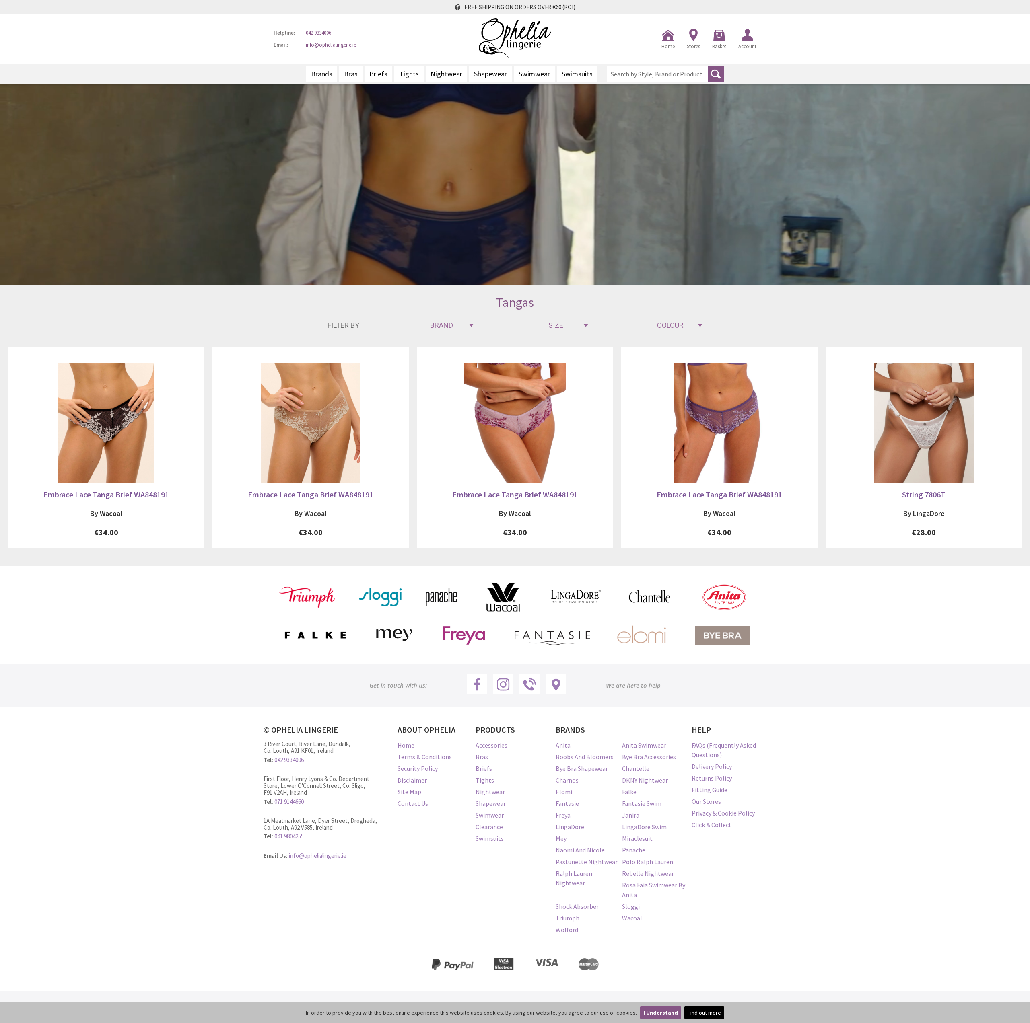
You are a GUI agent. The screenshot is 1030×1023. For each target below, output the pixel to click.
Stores (693, 46)
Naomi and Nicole (580, 850)
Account (747, 46)
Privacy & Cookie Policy (723, 813)
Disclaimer (412, 780)
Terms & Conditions (425, 757)
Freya (563, 815)
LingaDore (570, 827)
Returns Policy (712, 778)
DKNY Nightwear (645, 780)
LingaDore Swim (644, 827)
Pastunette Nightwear (587, 862)
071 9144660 (289, 801)
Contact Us (413, 803)
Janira (630, 815)
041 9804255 (289, 836)
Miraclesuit (637, 838)
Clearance (489, 827)
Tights (409, 73)
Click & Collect (711, 825)
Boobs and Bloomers (585, 757)
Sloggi (631, 906)
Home (668, 46)
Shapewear (490, 73)
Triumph (567, 918)
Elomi (564, 792)
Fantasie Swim (641, 803)
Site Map (409, 792)
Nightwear (446, 73)
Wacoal (632, 918)
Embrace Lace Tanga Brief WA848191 (106, 494)
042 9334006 (318, 33)
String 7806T (924, 494)
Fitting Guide (709, 790)
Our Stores (706, 801)
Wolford (567, 930)
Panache (633, 850)
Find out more (704, 1012)
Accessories (491, 745)
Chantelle (635, 768)
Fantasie (567, 803)
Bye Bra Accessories (649, 757)
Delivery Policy (712, 766)
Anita (563, 745)
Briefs (378, 73)
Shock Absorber (577, 906)
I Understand (660, 1012)
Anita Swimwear (644, 745)
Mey (561, 838)
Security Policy (418, 768)
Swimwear (534, 73)
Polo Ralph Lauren (647, 862)
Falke (629, 792)
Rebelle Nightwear (648, 873)
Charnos (567, 780)
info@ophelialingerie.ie (331, 45)
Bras (351, 73)
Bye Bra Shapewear (582, 768)
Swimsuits (577, 73)
